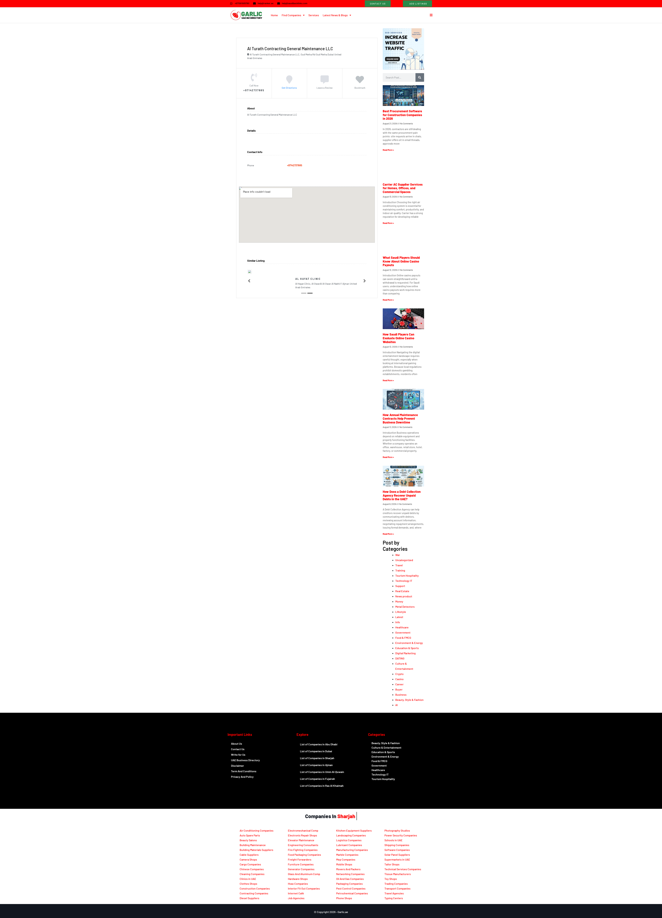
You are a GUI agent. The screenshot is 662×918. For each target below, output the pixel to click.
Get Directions (289, 87)
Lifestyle (400, 611)
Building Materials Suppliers (256, 849)
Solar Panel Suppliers (397, 854)
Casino (399, 679)
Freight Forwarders (299, 859)
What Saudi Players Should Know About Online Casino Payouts (401, 261)
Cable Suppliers (249, 854)
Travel (399, 565)
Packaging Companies (349, 883)
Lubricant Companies (349, 845)
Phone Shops (344, 898)
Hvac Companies (298, 883)
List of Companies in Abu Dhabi (318, 744)
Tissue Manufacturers (397, 874)
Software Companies (397, 849)
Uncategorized (404, 560)
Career (399, 684)
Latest (399, 617)
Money (399, 601)
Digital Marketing (405, 653)
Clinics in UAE (248, 878)
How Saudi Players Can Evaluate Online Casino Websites (398, 338)
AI (396, 705)
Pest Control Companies (350, 888)
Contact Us (237, 749)
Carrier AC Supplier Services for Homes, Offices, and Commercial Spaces (403, 188)
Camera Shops (248, 859)
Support (400, 586)
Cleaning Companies (252, 874)
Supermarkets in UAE (397, 859)
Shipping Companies (396, 845)
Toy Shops (390, 878)
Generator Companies (301, 869)
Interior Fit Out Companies (304, 888)
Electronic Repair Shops (302, 835)
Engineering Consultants (303, 845)
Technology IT (403, 580)
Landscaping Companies (351, 835)
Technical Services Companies (402, 869)
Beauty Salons (248, 840)
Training (400, 570)
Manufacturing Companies (352, 849)
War (397, 554)
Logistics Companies (349, 840)
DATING (399, 658)
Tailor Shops (391, 864)
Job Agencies (296, 898)
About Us (236, 743)
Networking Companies (350, 874)
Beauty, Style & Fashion (409, 699)
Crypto (399, 673)
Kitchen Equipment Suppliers (354, 830)
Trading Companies (396, 883)
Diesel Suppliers (249, 898)
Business (401, 694)
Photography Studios (397, 830)
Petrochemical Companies (352, 893)
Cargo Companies (250, 864)
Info (397, 622)
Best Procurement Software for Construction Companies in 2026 (402, 114)
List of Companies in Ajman (316, 765)
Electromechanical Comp (303, 830)
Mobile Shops (344, 864)
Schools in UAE (393, 840)
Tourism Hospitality (407, 575)
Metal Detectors (405, 606)
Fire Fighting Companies (303, 849)
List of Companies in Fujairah (317, 778)
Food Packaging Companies (304, 854)
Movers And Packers (348, 869)
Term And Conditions (243, 771)
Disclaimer (237, 765)
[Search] (419, 77)
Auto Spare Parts (250, 835)
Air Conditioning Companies (256, 830)
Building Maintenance (253, 845)
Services (313, 15)
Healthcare (402, 627)
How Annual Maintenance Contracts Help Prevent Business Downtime (400, 418)
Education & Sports (407, 648)
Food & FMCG (403, 637)
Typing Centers (393, 898)
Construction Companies (255, 888)
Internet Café (296, 893)
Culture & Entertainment (386, 747)
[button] (249, 281)
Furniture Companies (301, 864)
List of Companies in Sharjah (317, 758)
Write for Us (238, 754)
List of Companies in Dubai (316, 751)
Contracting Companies (254, 893)
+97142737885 (294, 165)
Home (274, 15)
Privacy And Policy (242, 776)
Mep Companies (345, 859)
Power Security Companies (400, 835)
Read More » (388, 150)
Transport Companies (397, 888)
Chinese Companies (252, 869)
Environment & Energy (409, 642)
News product (403, 596)
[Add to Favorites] (360, 82)
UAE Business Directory (245, 760)
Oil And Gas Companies (350, 878)
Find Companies (291, 15)
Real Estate (402, 591)
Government (402, 632)
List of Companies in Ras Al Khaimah (322, 785)
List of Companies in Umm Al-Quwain (322, 771)
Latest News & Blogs (335, 15)
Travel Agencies (394, 893)
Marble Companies (347, 854)
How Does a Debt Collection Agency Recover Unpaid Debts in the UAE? (402, 495)
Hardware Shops (298, 878)
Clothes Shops (248, 883)
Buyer (399, 689)
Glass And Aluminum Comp (304, 874)
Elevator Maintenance (301, 840)
